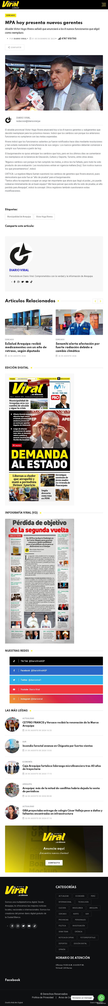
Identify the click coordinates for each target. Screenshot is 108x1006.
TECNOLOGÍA (83, 902)
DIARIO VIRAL (20, 39)
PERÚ (93, 896)
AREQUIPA (93, 908)
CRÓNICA (78, 932)
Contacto (54, 863)
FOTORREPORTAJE (87, 938)
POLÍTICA (62, 926)
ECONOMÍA (80, 896)
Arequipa (27, 784)
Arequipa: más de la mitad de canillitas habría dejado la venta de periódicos (61, 790)
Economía (27, 762)
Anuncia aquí (54, 851)
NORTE (76, 914)
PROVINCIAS (63, 920)
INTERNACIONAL (65, 902)
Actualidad (28, 718)
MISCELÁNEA (78, 908)
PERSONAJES (80, 920)
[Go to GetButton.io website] (101, 1003)
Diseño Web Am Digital (14, 1003)
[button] (95, 301)
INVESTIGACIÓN (79, 926)
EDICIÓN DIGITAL (80, 944)
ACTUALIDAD (64, 896)
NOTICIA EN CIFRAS (66, 938)
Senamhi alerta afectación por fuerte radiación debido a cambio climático (69, 347)
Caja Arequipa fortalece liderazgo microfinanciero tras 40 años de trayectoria (61, 767)
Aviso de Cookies (67, 997)
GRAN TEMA (63, 932)
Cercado (51, 340)
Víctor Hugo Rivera (44, 217)
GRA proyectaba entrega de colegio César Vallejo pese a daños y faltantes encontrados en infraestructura (62, 812)
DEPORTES (63, 944)
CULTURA (62, 908)
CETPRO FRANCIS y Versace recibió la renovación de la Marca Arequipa (60, 724)
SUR (87, 914)
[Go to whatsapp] (101, 997)
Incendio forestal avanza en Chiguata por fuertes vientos (57, 746)
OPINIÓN (62, 949)
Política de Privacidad (42, 997)
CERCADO (63, 914)
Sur (24, 742)
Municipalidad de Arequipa (19, 217)
